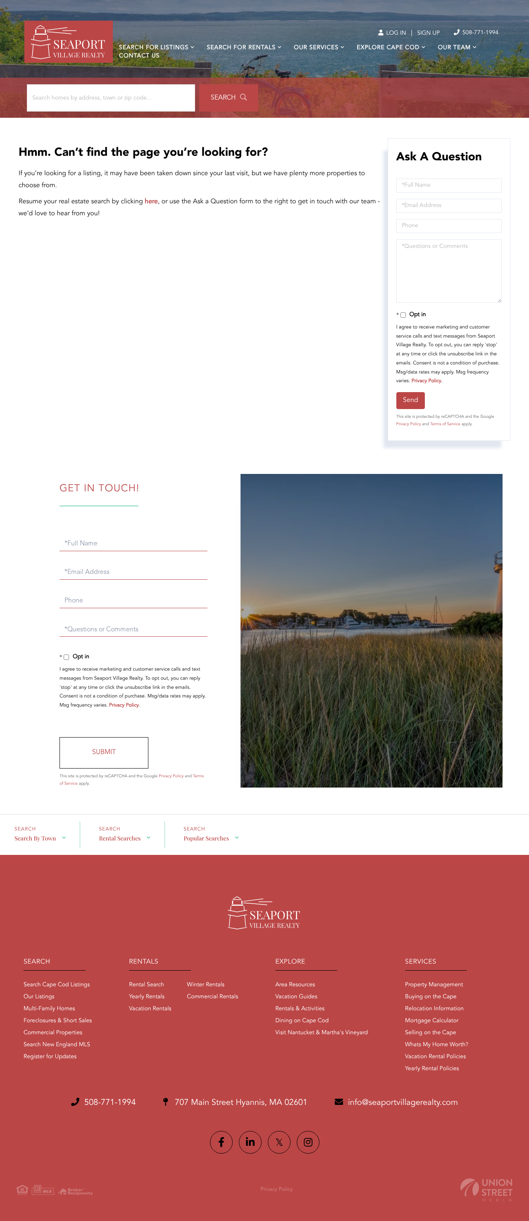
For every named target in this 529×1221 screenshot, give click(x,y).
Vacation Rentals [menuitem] (150, 1009)
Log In (395, 33)
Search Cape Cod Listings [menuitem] (57, 985)
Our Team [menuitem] (454, 48)
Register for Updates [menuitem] (50, 1057)
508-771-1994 (479, 33)
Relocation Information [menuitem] (434, 1009)
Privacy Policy (426, 380)
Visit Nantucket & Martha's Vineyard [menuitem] (321, 1033)
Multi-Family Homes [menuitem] (49, 1009)
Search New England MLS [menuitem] (57, 1045)
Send (410, 400)
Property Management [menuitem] (434, 985)
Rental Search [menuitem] (146, 985)
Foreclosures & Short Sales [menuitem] (58, 1021)
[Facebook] (221, 1142)
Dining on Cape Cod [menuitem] (302, 1021)
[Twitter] (279, 1142)
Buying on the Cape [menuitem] (431, 997)
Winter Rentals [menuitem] (205, 985)
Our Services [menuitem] (316, 48)
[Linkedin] (250, 1142)
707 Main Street (240, 1103)
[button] (228, 98)
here (151, 201)
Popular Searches (206, 838)
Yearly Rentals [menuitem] (146, 997)
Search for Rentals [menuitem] (241, 48)
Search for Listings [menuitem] (153, 48)
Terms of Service (445, 424)
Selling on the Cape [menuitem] (430, 1033)
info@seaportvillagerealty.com (403, 1103)
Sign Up (428, 33)
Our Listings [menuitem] (39, 997)
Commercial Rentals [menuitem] (212, 997)
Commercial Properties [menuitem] (53, 1033)
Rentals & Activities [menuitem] (299, 1009)
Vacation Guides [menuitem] (296, 997)
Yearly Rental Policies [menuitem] (432, 1069)
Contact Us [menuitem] (139, 56)
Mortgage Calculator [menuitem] (431, 1021)
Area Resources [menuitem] (295, 985)
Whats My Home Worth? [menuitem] (436, 1045)
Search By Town (35, 838)
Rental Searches (120, 838)
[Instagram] (308, 1142)
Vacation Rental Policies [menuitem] (435, 1057)
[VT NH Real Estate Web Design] (486, 1189)
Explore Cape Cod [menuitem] (388, 48)
